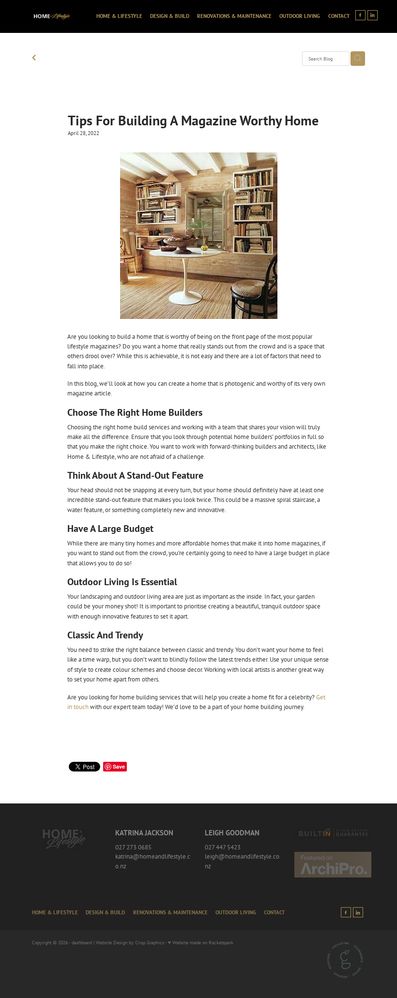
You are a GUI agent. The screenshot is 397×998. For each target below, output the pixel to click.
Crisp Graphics (149, 942)
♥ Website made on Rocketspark (200, 942)
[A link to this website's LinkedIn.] (372, 15)
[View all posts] (34, 58)
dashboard (82, 942)
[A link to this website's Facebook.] (360, 15)
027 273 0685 (133, 847)
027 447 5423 (223, 847)
